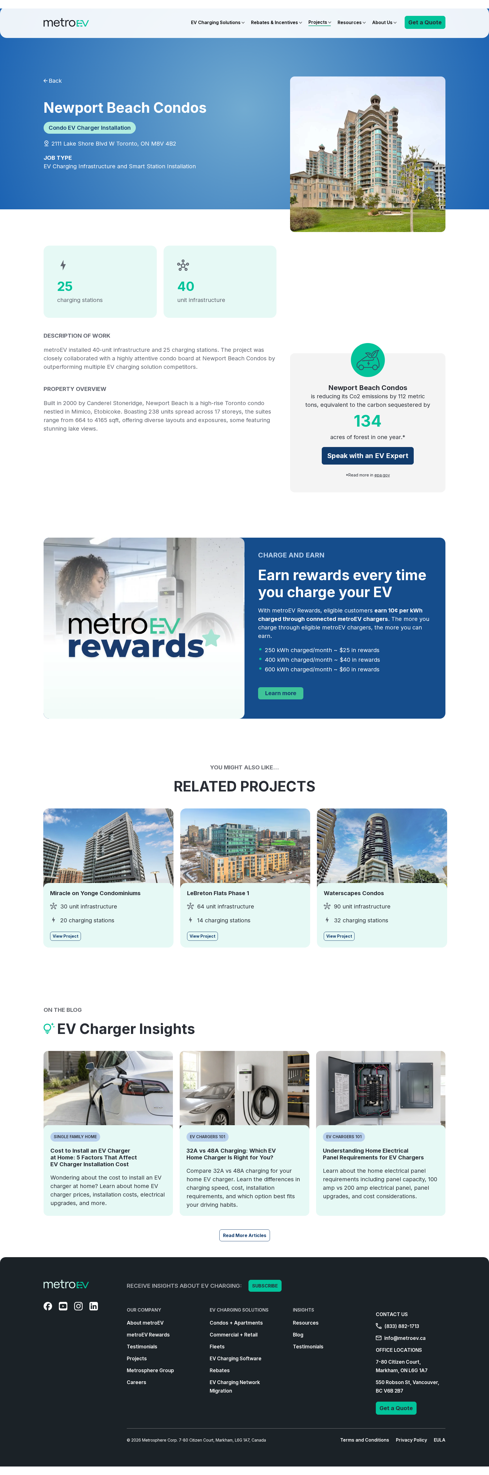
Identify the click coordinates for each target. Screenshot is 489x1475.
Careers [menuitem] (136, 1382)
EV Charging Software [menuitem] (235, 1358)
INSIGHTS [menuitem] (303, 1310)
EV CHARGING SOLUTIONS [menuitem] (239, 1310)
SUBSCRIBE (265, 1286)
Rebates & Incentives (274, 22)
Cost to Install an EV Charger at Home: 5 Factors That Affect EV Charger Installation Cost (93, 1157)
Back (55, 80)
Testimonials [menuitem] (142, 1347)
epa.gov (382, 475)
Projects (317, 22)
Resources (350, 22)
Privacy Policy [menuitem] (411, 1440)
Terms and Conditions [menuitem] (364, 1440)
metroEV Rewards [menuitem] (148, 1335)
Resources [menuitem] (306, 1323)
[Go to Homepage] (66, 22)
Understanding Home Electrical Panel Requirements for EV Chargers (373, 1154)
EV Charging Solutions (216, 22)
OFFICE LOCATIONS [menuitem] (399, 1350)
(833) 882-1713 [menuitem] (401, 1326)
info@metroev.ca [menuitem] (404, 1338)
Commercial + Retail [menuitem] (234, 1335)
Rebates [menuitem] (220, 1370)
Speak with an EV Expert (367, 456)
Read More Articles (244, 1235)
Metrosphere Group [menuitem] (150, 1370)
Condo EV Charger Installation (90, 127)
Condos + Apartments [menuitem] (236, 1323)
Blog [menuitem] (298, 1335)
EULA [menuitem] (439, 1440)
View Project (65, 936)
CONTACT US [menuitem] (392, 1314)
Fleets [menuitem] (217, 1347)
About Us (382, 22)
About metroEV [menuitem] (145, 1323)
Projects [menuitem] (137, 1358)
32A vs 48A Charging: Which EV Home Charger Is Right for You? (231, 1154)
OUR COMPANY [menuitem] (144, 1310)
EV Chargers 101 (207, 1136)
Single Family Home (75, 1136)
